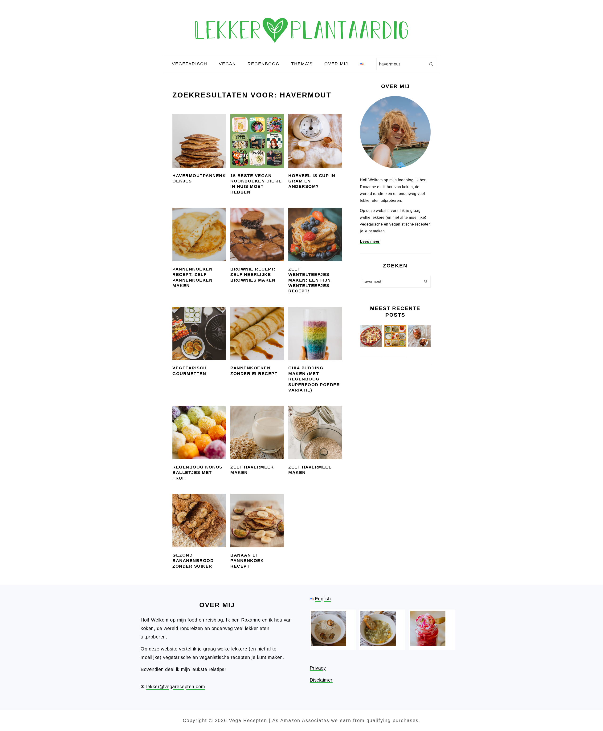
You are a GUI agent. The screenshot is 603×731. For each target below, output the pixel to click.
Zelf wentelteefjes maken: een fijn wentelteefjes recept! (309, 280)
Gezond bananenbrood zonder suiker (193, 561)
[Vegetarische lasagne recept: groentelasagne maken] (371, 346)
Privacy (318, 667)
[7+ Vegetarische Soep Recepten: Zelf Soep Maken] (395, 346)
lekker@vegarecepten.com (175, 686)
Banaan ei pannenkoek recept (247, 561)
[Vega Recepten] (301, 50)
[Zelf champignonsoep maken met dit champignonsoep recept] (328, 644)
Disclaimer (321, 680)
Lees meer (370, 241)
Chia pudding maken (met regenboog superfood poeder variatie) (314, 379)
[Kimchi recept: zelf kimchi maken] (419, 346)
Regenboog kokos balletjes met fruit (197, 473)
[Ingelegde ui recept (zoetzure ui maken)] (427, 644)
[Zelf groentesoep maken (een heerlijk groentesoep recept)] (378, 644)
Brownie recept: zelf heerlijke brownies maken (253, 275)
